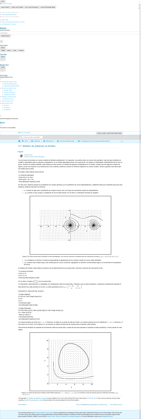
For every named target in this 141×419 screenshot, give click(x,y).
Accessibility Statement (74, 416)
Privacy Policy (51, 416)
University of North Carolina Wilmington (34, 156)
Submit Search (5, 36)
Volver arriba (21, 404)
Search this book (5, 30)
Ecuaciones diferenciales (67, 141)
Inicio (26, 141)
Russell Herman (28, 155)
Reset (3, 47)
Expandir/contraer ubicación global (122, 140)
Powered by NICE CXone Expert (44, 412)
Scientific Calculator (9, 94)
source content (39, 400)
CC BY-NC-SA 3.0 (92, 398)
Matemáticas (50, 141)
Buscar (21, 137)
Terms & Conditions (61, 416)
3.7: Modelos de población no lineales (36, 398)
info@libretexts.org (106, 416)
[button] (6, 107)
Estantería (37, 141)
